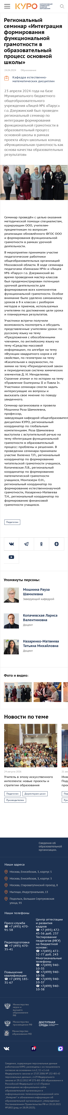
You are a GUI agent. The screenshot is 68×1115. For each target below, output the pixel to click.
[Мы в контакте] (11, 544)
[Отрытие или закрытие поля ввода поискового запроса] (62, 6)
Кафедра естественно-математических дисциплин (33, 79)
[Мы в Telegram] (26, 544)
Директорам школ (35, 793)
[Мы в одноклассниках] (41, 544)
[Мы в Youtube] (11, 557)
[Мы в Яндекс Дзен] (56, 544)
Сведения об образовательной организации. (50, 847)
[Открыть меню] (7, 6)
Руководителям (15, 800)
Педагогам (12, 522)
